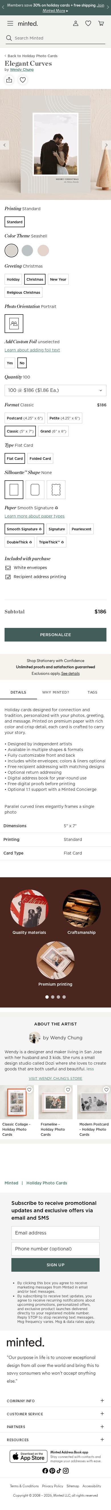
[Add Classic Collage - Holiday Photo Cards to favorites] (29, 1089)
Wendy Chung (22, 69)
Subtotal (14, 612)
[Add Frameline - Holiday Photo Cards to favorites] (68, 1089)
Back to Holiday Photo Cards (32, 56)
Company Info (21, 1401)
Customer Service (25, 1414)
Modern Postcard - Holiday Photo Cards (94, 1129)
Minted (11, 1183)
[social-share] (9, 79)
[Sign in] (75, 23)
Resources (18, 1439)
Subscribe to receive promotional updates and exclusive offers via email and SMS (53, 1210)
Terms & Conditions (24, 1486)
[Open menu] (10, 23)
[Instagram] (65, 1470)
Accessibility (92, 1486)
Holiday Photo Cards (46, 1183)
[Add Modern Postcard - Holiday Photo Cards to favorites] (106, 1089)
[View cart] (100, 23)
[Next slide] (106, 145)
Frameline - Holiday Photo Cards (53, 1129)
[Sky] (27, 250)
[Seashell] (11, 250)
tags (92, 692)
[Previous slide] (4, 145)
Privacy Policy (52, 1486)
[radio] (14, 222)
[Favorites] (88, 23)
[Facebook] (45, 1470)
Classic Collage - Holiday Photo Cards (16, 1129)
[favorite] (22, 79)
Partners (16, 1426)
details (18, 692)
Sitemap (73, 1486)
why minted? (55, 692)
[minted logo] (28, 23)
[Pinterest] (52, 1470)
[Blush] (43, 250)
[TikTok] (59, 1470)
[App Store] (29, 1457)
